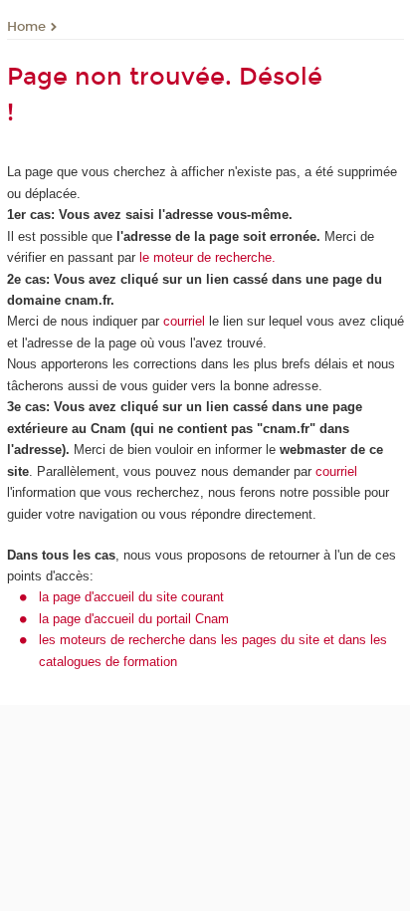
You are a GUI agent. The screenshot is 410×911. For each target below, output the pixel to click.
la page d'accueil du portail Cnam (134, 618)
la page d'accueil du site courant (131, 596)
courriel (184, 321)
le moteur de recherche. (205, 257)
